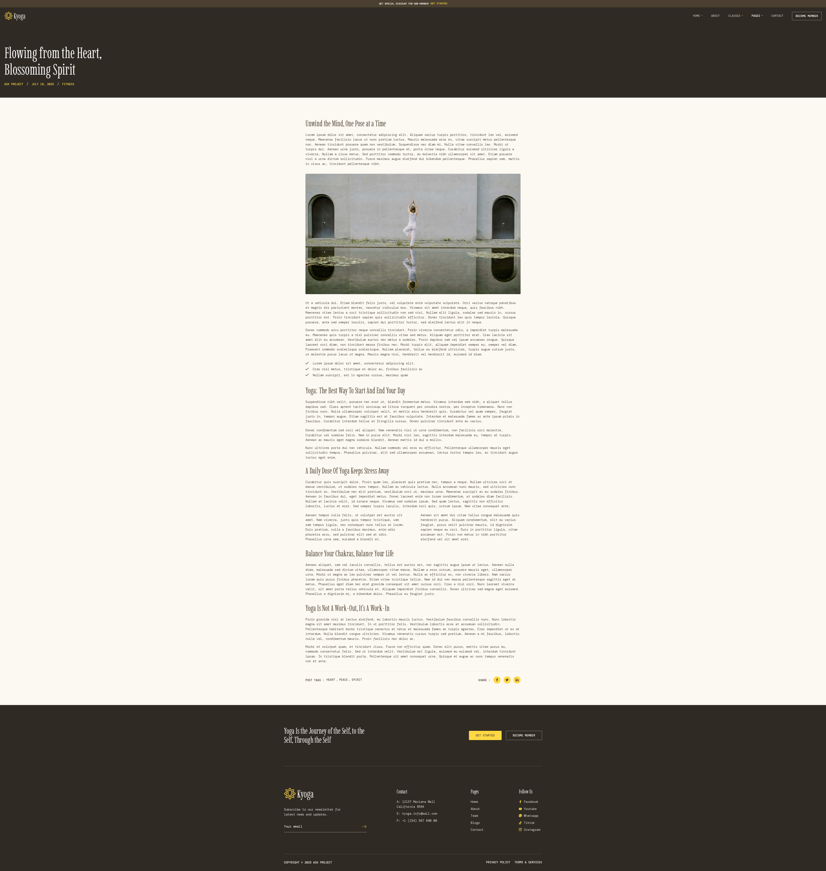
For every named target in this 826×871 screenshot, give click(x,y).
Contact (777, 16)
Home (696, 16)
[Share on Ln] (517, 680)
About (715, 16)
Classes (734, 16)
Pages (756, 16)
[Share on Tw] (507, 680)
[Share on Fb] (497, 680)
